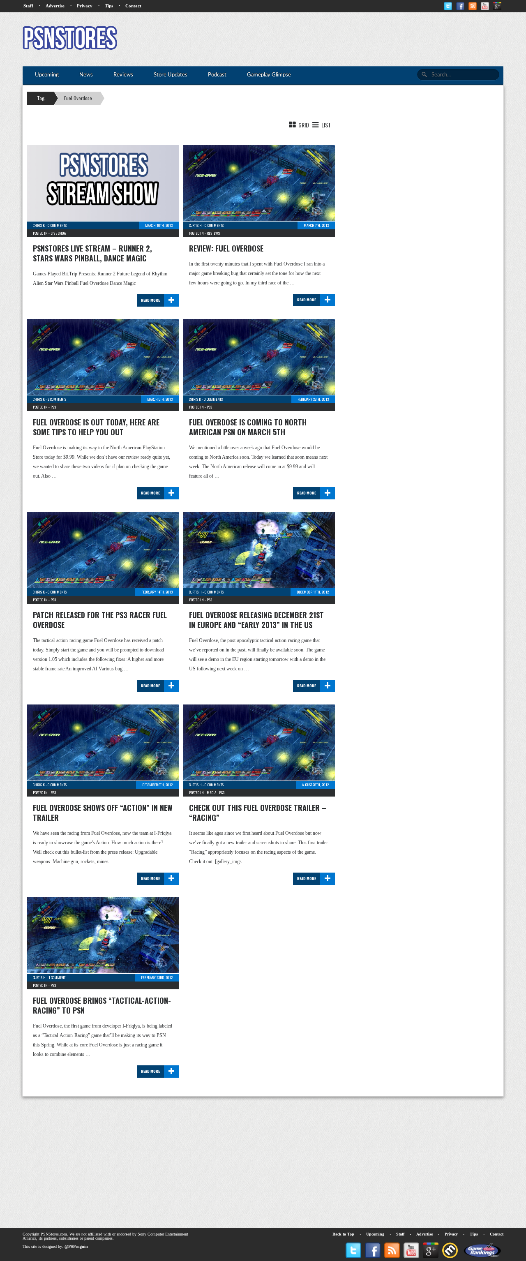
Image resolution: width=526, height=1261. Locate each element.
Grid (303, 124)
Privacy (84, 5)
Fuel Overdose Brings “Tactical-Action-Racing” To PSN (102, 1005)
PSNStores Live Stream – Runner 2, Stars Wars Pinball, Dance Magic (92, 253)
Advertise (55, 5)
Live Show (59, 233)
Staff (28, 5)
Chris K (39, 225)
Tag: (41, 98)
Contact (133, 5)
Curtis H (195, 225)
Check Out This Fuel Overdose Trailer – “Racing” (257, 812)
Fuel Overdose (78, 98)
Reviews (213, 233)
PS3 (53, 407)
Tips (109, 5)
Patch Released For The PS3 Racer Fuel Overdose (100, 620)
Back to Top (343, 1234)
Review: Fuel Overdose (226, 248)
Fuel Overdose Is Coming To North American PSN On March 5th (248, 427)
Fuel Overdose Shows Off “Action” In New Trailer (103, 812)
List (325, 124)
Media (211, 792)
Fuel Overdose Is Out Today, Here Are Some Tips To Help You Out (96, 427)
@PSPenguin (76, 1246)
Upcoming (375, 1234)
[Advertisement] (353, 39)
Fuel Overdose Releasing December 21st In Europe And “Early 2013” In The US (256, 620)
